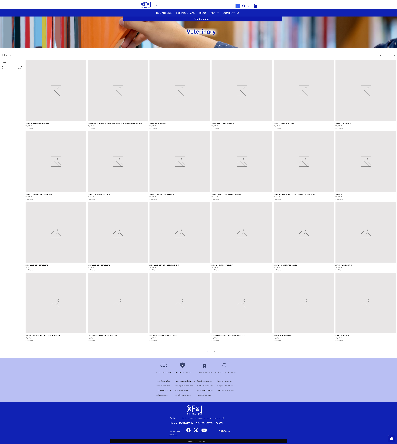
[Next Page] (219, 351)
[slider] (3, 66)
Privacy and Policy (174, 431)
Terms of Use (173, 435)
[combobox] (386, 55)
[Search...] (238, 6)
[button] (164, 13)
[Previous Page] (203, 351)
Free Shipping (29, 128)
